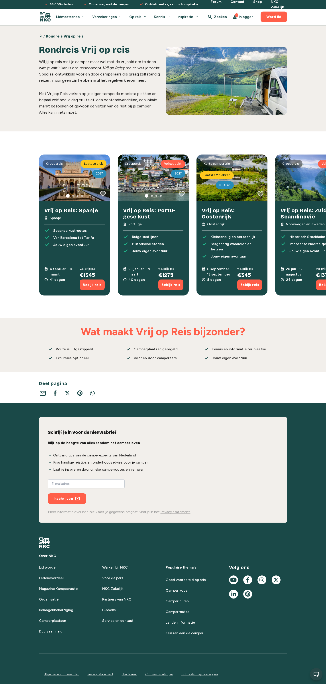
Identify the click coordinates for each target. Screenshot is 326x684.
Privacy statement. (175, 512)
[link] (45, 17)
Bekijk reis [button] (92, 285)
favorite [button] (102, 194)
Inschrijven (63, 498)
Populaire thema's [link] (181, 567)
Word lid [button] (273, 17)
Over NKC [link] (47, 556)
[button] (242, 17)
